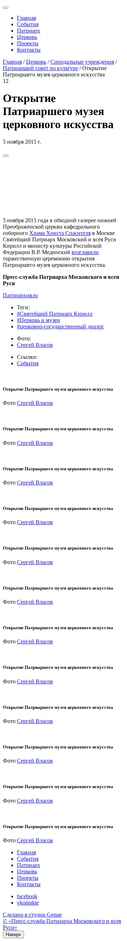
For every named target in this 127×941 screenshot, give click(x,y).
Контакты (29, 50)
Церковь (27, 37)
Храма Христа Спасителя (60, 233)
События (27, 24)
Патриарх (28, 31)
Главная (26, 18)
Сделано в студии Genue (32, 915)
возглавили (85, 252)
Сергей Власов (35, 345)
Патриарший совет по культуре (40, 68)
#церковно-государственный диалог (60, 326)
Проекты (27, 43)
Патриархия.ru (20, 295)
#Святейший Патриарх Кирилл (54, 314)
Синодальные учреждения (82, 62)
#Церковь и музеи (38, 320)
